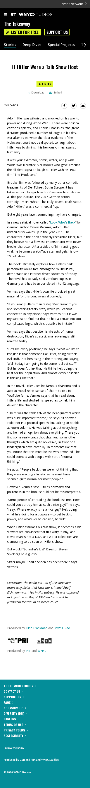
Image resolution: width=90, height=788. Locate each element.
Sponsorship (13, 708)
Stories (10, 44)
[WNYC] (44, 642)
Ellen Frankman (36, 628)
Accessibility (13, 735)
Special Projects (61, 44)
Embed (58, 92)
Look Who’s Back (62, 222)
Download (37, 92)
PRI (28, 651)
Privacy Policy (14, 730)
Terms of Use (13, 724)
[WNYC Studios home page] (37, 15)
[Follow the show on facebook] (32, 746)
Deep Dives (32, 44)
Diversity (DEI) (14, 713)
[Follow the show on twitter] (44, 746)
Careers (10, 719)
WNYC (42, 651)
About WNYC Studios (18, 686)
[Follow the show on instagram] (56, 746)
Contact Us (12, 691)
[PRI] (18, 642)
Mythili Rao (62, 628)
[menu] (5, 15)
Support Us (57, 32)
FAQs (7, 702)
